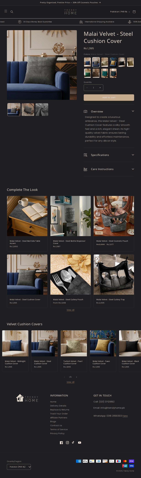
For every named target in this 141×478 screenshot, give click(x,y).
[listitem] (87, 62)
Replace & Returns (59, 409)
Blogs (53, 421)
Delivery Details (58, 405)
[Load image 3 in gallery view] (42, 109)
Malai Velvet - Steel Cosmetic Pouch (112, 241)
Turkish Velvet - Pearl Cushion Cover (72, 362)
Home (53, 401)
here (125, 415)
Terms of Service (59, 429)
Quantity (88, 82)
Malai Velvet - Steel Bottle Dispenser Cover (69, 242)
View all (70, 310)
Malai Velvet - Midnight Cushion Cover (15, 362)
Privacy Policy (57, 433)
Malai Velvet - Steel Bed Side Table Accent (25, 242)
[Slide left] (64, 377)
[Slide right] (77, 377)
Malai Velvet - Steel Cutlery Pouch (68, 299)
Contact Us (56, 425)
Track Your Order (59, 413)
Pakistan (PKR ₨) (17, 467)
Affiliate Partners (58, 417)
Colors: (104, 54)
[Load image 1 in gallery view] (14, 109)
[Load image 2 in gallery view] (28, 109)
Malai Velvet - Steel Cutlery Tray (110, 299)
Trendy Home (129, 471)
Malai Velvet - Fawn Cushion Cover (101, 362)
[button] (6, 11)
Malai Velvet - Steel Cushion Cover (25, 299)
